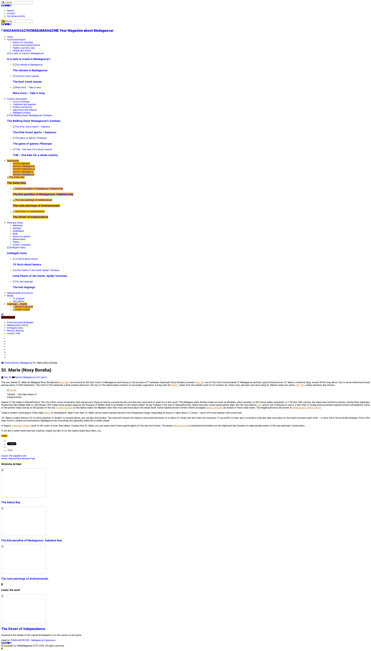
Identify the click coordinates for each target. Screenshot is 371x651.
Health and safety (22, 50)
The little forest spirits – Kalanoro (34, 132)
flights (47, 412)
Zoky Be (7, 377)
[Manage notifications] (6, 644)
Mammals (18, 225)
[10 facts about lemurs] (25, 259)
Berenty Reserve (15, 330)
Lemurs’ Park (13, 333)
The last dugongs (24, 287)
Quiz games (18, 301)
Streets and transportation (26, 45)
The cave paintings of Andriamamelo (36, 205)
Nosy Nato (64, 382)
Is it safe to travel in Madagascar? (29, 59)
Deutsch (28, 306)
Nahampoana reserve (17, 325)
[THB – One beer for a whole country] (32, 149)
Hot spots (41, 377)
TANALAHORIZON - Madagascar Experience (33, 640)
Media (10, 295)
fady (259, 405)
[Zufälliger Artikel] (2, 314)
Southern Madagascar (24, 169)
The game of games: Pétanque (32, 143)
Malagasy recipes (22, 112)
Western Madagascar (23, 174)
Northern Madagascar (24, 166)
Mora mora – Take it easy (29, 93)
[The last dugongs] (23, 281)
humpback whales (21, 425)
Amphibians (18, 231)
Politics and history (22, 107)
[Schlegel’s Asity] (16, 247)
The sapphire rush (13, 455)
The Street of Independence (30, 217)
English (26, 309)
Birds (15, 233)
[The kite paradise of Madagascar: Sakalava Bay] (38, 188)
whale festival (180, 425)
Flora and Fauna (15, 222)
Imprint (10, 10)
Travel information (16, 39)
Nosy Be (199, 382)
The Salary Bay (16, 183)
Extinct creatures (22, 244)
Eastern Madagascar (23, 171)
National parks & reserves (20, 293)
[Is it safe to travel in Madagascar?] (25, 53)
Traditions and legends (24, 104)
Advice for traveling (23, 42)
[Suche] (3, 2)
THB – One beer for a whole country (35, 155)
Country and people (17, 98)
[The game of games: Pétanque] (30, 138)
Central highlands (21, 163)
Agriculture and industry (25, 109)
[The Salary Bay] (15, 177)
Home (10, 36)
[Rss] (2, 5)
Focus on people (21, 101)
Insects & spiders (22, 236)
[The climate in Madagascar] (28, 64)
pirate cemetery (214, 407)
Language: (12, 304)
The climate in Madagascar (30, 70)
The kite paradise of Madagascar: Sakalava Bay (43, 194)
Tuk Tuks (300, 385)
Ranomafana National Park (18, 458)
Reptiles (17, 228)
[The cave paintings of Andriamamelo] (32, 200)
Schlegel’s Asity (17, 253)
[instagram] (11, 5)
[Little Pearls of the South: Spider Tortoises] (36, 270)
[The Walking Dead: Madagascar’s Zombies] (29, 115)
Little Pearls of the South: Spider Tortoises (40, 276)
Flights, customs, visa (24, 47)
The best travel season (27, 81)
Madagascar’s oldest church (306, 407)
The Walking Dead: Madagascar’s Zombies (33, 121)
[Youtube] (8, 5)
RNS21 (175, 385)
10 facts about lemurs (27, 264)
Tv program (18, 298)
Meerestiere (19, 239)
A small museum (64, 407)
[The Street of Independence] (29, 211)
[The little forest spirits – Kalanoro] (31, 126)
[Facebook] (4, 5)
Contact (11, 13)
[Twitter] (6, 5)
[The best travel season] (26, 76)
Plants (16, 242)
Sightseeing (13, 160)
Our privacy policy (16, 16)
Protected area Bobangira (20, 322)
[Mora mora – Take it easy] (27, 87)
